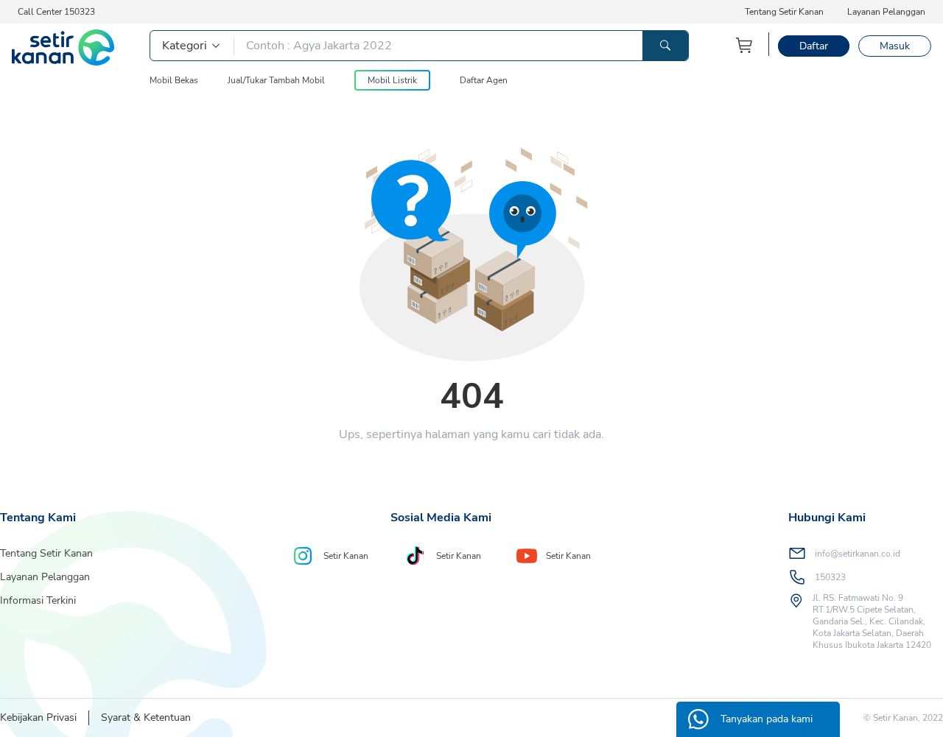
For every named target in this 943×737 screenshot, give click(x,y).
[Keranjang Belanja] (745, 45)
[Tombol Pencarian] (665, 45)
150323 (830, 577)
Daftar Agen (484, 80)
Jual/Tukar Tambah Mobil (276, 80)
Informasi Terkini (38, 600)
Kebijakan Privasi (38, 717)
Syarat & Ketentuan (146, 717)
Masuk (895, 46)
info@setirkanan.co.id (857, 554)
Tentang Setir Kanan (784, 12)
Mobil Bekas (174, 80)
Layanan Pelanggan (886, 12)
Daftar (813, 46)
